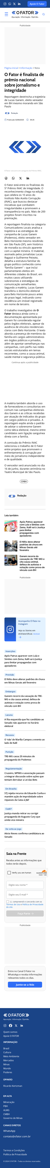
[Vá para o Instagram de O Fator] (5, 1025)
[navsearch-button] (43, 14)
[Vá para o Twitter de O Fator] (16, 1025)
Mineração (8, 1102)
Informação (26, 67)
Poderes (7, 1072)
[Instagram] (5, 4)
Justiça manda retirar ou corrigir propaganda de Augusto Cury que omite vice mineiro (22, 817)
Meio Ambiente (11, 1056)
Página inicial (11, 67)
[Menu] (6, 14)
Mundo (7, 1068)
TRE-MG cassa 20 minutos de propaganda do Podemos (19, 758)
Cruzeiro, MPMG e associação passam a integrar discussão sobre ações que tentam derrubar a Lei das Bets (24, 776)
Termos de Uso (13, 904)
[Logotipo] (25, 14)
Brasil (6, 1048)
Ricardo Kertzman (12, 1086)
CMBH (6, 1114)
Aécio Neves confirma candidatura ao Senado (24, 835)
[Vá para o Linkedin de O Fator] (21, 1025)
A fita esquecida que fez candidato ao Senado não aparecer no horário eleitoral (24, 723)
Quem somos (10, 1031)
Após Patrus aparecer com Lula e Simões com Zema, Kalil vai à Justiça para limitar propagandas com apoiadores (23, 660)
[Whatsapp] (9, 4)
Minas (6, 1064)
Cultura (7, 1052)
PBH (5, 1106)
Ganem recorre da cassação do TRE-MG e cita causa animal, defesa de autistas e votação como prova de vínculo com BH (23, 701)
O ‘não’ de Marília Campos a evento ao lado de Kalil (24, 741)
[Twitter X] (14, 4)
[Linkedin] (19, 4)
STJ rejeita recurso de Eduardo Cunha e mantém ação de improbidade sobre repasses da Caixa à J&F (25, 796)
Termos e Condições (14, 1150)
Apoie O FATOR (11, 1035)
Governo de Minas (12, 1118)
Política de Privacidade (15, 1154)
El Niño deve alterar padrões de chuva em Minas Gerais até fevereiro (24, 681)
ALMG (6, 1110)
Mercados (8, 1060)
